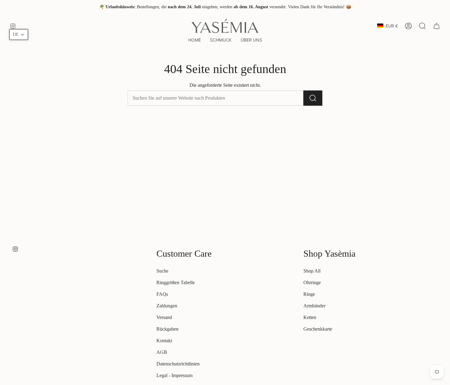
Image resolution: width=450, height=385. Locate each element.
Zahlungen (166, 305)
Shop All (312, 270)
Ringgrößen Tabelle (175, 282)
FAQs (162, 294)
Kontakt (164, 340)
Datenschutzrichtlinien (178, 363)
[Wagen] (436, 26)
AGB (161, 352)
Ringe (309, 294)
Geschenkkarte (317, 329)
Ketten (309, 317)
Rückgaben (167, 329)
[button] (220, 40)
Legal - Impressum (174, 375)
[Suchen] (312, 98)
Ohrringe (312, 282)
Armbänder (314, 305)
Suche (162, 270)
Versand (164, 317)
